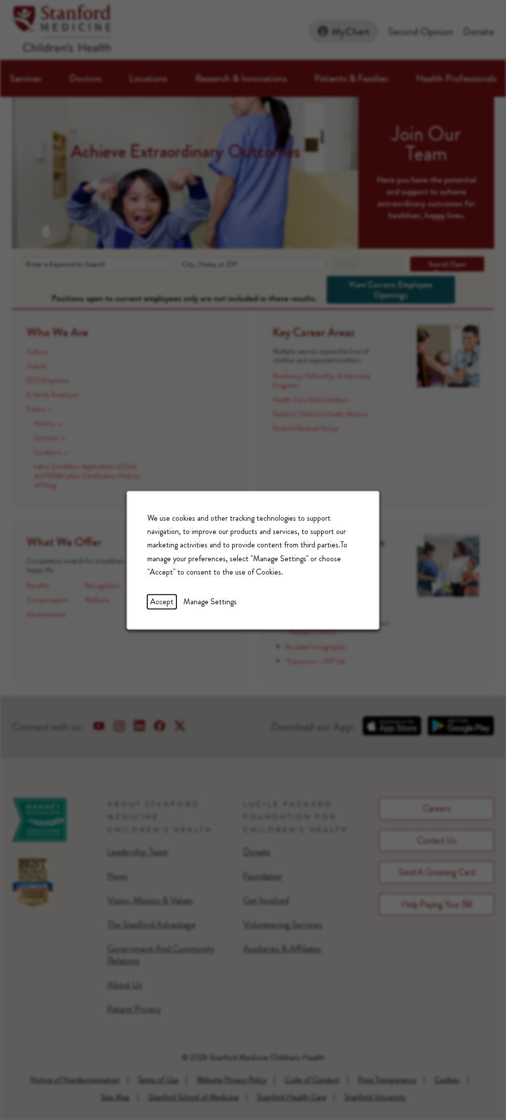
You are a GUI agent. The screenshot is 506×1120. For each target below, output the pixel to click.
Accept (161, 601)
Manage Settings (210, 601)
